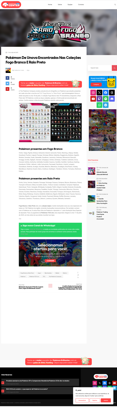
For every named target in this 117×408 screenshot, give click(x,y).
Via (20, 219)
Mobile (57, 273)
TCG (44, 276)
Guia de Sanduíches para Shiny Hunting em (102, 201)
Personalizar (82, 400)
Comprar (96, 84)
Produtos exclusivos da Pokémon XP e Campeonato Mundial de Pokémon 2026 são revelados (37, 381)
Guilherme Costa (19, 70)
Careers (113, 402)
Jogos (39, 273)
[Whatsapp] (99, 105)
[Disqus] (50, 315)
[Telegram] (105, 105)
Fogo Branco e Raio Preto (27, 273)
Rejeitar (95, 400)
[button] (34, 122)
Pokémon (23, 276)
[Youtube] (93, 99)
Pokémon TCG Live (34, 276)
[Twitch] (99, 99)
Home (50, 4)
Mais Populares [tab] (93, 160)
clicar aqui (24, 234)
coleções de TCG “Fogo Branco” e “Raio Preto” (46, 93)
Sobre (60, 4)
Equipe (70, 4)
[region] (93, 395)
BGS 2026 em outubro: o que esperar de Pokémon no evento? (27, 389)
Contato (81, 4)
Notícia (65, 273)
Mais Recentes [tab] (93, 162)
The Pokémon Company (55, 276)
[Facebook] (105, 92)
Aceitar (106, 400)
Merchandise (48, 273)
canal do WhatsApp (36, 229)
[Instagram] (93, 92)
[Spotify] (105, 99)
